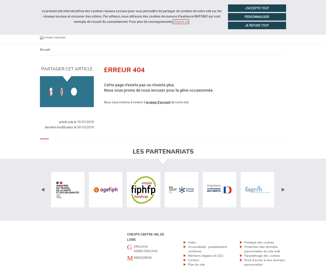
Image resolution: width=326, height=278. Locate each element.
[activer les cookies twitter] (74, 91)
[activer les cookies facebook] (51, 91)
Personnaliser (257, 17)
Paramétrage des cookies (262, 256)
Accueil (45, 49)
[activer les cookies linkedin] (61, 91)
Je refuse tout (257, 25)
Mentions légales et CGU (205, 256)
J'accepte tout (257, 8)
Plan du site (196, 265)
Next (283, 189)
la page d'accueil (158, 102)
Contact (193, 260)
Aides (192, 242)
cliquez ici (181, 21)
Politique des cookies (259, 242)
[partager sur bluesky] (84, 87)
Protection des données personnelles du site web (262, 249)
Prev (42, 189)
